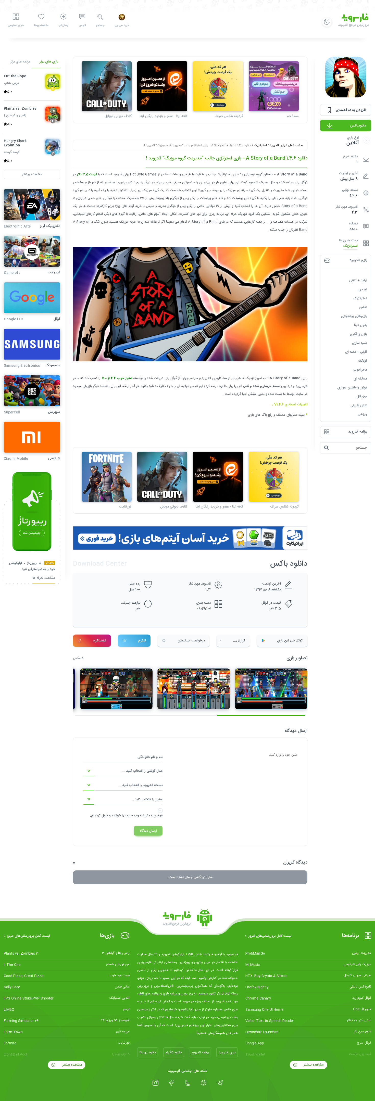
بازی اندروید (277, 145)
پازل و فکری (358, 334)
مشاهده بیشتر (313, 1065)
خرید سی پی (122, 25)
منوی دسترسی (16, 25)
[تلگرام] (220, 1083)
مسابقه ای (360, 379)
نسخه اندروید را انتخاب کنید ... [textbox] (140, 785)
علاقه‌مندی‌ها (41, 25)
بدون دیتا (360, 325)
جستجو (100, 25)
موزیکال (362, 396)
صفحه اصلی (295, 145)
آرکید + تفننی (358, 280)
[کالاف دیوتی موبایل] (107, 86)
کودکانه (362, 361)
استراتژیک (350, 246)
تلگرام (142, 640)
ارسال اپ (63, 25)
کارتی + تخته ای (356, 352)
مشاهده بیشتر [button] (32, 174)
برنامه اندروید (200, 1052)
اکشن (363, 307)
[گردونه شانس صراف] (218, 86)
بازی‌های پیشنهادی (354, 316)
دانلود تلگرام (174, 1052)
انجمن (82, 25)
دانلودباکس (358, 126)
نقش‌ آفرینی (359, 405)
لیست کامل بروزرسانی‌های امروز (270, 936)
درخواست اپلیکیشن (191, 640)
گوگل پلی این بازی (290, 640)
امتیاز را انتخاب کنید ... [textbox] (146, 799)
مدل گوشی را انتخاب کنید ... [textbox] (142, 771)
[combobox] (122, 771)
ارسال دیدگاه (148, 831)
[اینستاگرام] (155, 1083)
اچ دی (362, 289)
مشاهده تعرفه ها (43, 578)
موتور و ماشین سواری (352, 387)
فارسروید (301, 386)
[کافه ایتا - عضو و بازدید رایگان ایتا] (162, 86)
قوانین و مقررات (151, 815)
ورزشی (362, 414)
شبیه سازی (359, 343)
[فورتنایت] (107, 477)
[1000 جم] (274, 86)
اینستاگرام (99, 640)
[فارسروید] (187, 919)
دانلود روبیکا (148, 1052)
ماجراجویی (360, 370)
